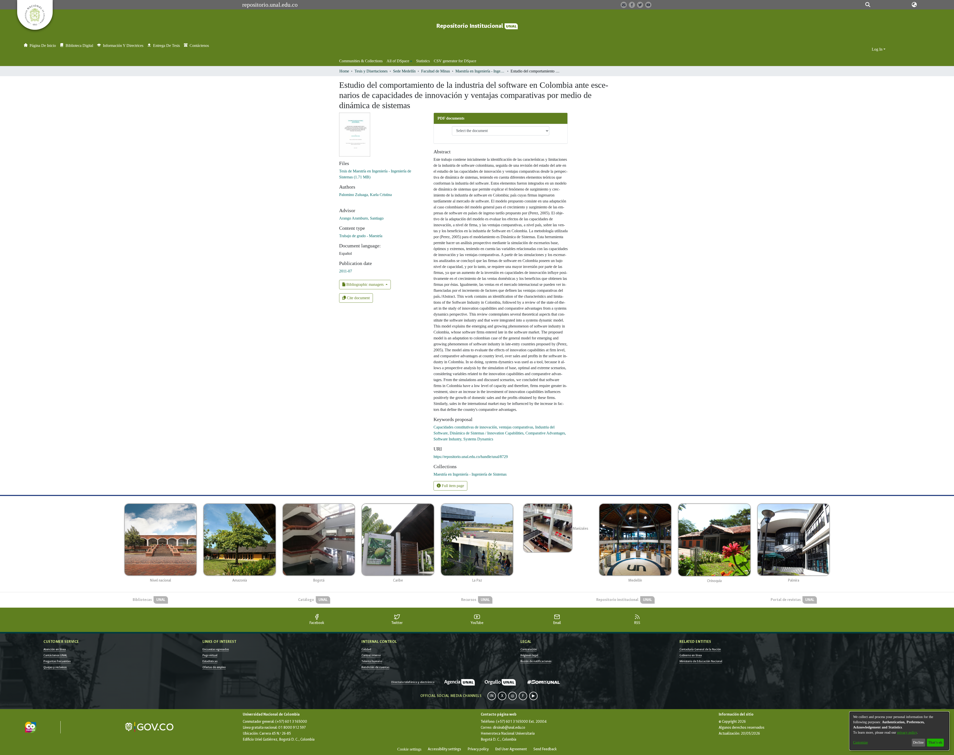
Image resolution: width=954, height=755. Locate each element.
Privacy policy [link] (478, 749)
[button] (868, 5)
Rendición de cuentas (375, 667)
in (492, 695)
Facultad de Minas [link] (435, 71)
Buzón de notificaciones (535, 661)
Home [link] (344, 71)
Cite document (358, 298)
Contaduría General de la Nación (700, 649)
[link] (470, 474)
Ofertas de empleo (214, 667)
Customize (860, 742)
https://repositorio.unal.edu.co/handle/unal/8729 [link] (471, 457)
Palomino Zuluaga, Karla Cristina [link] (365, 195)
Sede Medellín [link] (404, 71)
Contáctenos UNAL (55, 655)
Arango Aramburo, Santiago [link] (361, 218)
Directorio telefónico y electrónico (412, 682)
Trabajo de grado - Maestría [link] (360, 236)
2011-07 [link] (345, 271)
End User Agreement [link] (511, 749)
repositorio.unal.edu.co (270, 4)
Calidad (366, 649)
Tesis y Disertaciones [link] (371, 71)
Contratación (528, 649)
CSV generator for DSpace (455, 61)
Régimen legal (529, 655)
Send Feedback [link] (545, 749)
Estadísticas (209, 661)
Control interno (371, 655)
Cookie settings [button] (409, 749)
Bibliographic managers (365, 284)
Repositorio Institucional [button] (470, 26)
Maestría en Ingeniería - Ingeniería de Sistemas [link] (480, 71)
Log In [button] (877, 49)
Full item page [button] (452, 486)
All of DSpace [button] (398, 61)
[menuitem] (399, 61)
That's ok (935, 742)
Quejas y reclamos (55, 667)
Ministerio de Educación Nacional (700, 661)
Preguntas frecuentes (57, 661)
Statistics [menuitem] (423, 61)
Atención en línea (54, 649)
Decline (918, 742)
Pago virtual (209, 655)
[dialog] (899, 731)
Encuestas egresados (215, 649)
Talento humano (371, 661)
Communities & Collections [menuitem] (361, 61)
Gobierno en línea (690, 655)
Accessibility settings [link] (444, 749)
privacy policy (907, 732)
